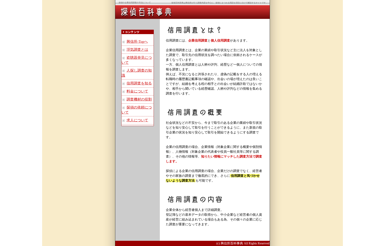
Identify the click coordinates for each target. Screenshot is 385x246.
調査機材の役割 (139, 99)
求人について (137, 120)
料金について (137, 91)
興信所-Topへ (137, 42)
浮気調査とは (137, 50)
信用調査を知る (139, 83)
